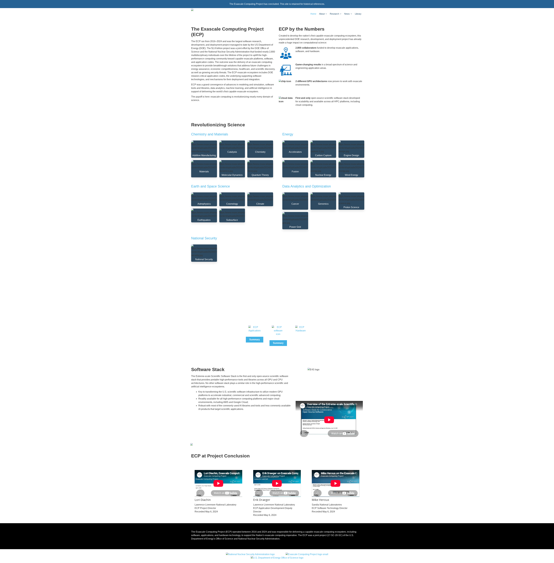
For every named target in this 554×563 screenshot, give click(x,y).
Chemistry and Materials (209, 134)
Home (313, 14)
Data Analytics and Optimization (306, 186)
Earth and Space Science (210, 186)
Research (335, 14)
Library (358, 14)
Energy (287, 134)
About (322, 14)
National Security (204, 238)
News (347, 14)
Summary (254, 339)
